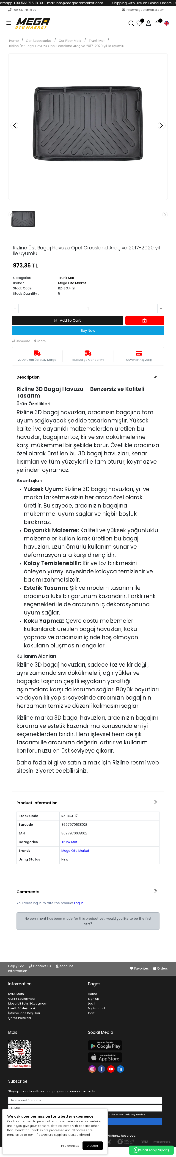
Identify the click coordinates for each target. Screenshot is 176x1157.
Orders (162, 968)
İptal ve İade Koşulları (24, 1013)
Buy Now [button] (88, 330)
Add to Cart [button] (70, 320)
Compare (22, 341)
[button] (9, 23)
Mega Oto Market (72, 283)
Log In (78, 903)
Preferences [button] (70, 1146)
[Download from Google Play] (125, 1045)
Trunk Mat (97, 40)
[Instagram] (92, 1069)
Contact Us (42, 966)
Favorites (141, 968)
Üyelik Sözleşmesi (21, 1008)
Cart (91, 1013)
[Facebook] (102, 1069)
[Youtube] (111, 1069)
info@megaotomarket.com (145, 10)
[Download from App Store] (125, 1057)
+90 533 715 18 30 (24, 10)
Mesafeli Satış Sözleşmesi (27, 1003)
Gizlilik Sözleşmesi (21, 999)
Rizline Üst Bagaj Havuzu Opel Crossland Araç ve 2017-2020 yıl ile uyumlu (66, 46)
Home (14, 40)
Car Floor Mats (70, 40)
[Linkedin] (121, 1069)
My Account (96, 1008)
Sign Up (93, 999)
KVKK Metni (16, 994)
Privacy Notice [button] (135, 1114)
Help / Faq (16, 966)
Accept (92, 1146)
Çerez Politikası (19, 1018)
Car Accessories (39, 40)
